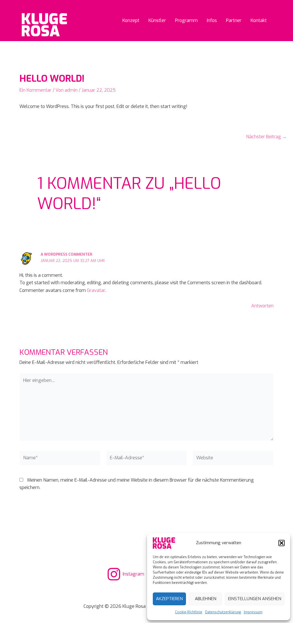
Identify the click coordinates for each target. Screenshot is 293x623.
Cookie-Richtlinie (188, 612)
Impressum (253, 612)
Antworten (262, 306)
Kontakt (259, 20)
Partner (233, 20)
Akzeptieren (169, 599)
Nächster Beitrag (266, 137)
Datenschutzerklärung (223, 612)
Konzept (130, 20)
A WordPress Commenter (66, 254)
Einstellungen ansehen (254, 599)
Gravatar (96, 290)
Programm (186, 20)
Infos (212, 20)
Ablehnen (205, 599)
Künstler (157, 20)
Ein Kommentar (35, 90)
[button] (281, 543)
